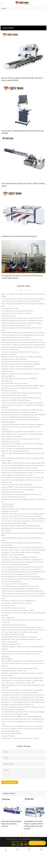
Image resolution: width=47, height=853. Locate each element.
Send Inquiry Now (10, 782)
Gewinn (3, 8)
